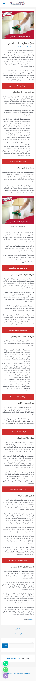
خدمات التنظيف (28, 46)
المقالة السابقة (18, 629)
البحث (32, 642)
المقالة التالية (18, 634)
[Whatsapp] (5, 669)
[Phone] (5, 663)
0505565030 (13, 658)
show (30, 619)
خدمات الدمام (19, 46)
